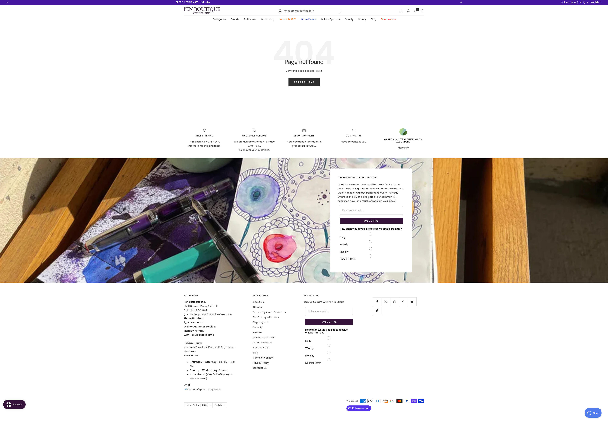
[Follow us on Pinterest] (403, 301)
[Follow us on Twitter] (386, 301)
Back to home (304, 82)
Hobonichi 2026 (287, 19)
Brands (235, 19)
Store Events (308, 19)
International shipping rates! (204, 145)
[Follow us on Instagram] (394, 301)
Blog (373, 19)
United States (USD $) (573, 2)
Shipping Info (260, 322)
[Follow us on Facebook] (377, 301)
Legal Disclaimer (262, 342)
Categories (219, 19)
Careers (258, 307)
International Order (264, 337)
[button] (401, 10)
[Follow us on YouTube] (412, 301)
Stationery (267, 19)
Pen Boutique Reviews (266, 317)
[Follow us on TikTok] (377, 310)
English (595, 2)
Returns (257, 332)
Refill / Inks (250, 19)
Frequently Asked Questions (269, 312)
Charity (349, 19)
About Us (258, 302)
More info (403, 147)
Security (258, 327)
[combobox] (311, 11)
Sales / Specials (330, 19)
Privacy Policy (261, 362)
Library (362, 19)
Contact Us (260, 367)
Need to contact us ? (353, 141)
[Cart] (415, 10)
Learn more (231, 2)
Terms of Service (263, 357)
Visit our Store (261, 347)
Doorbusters (388, 19)
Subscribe (371, 221)
